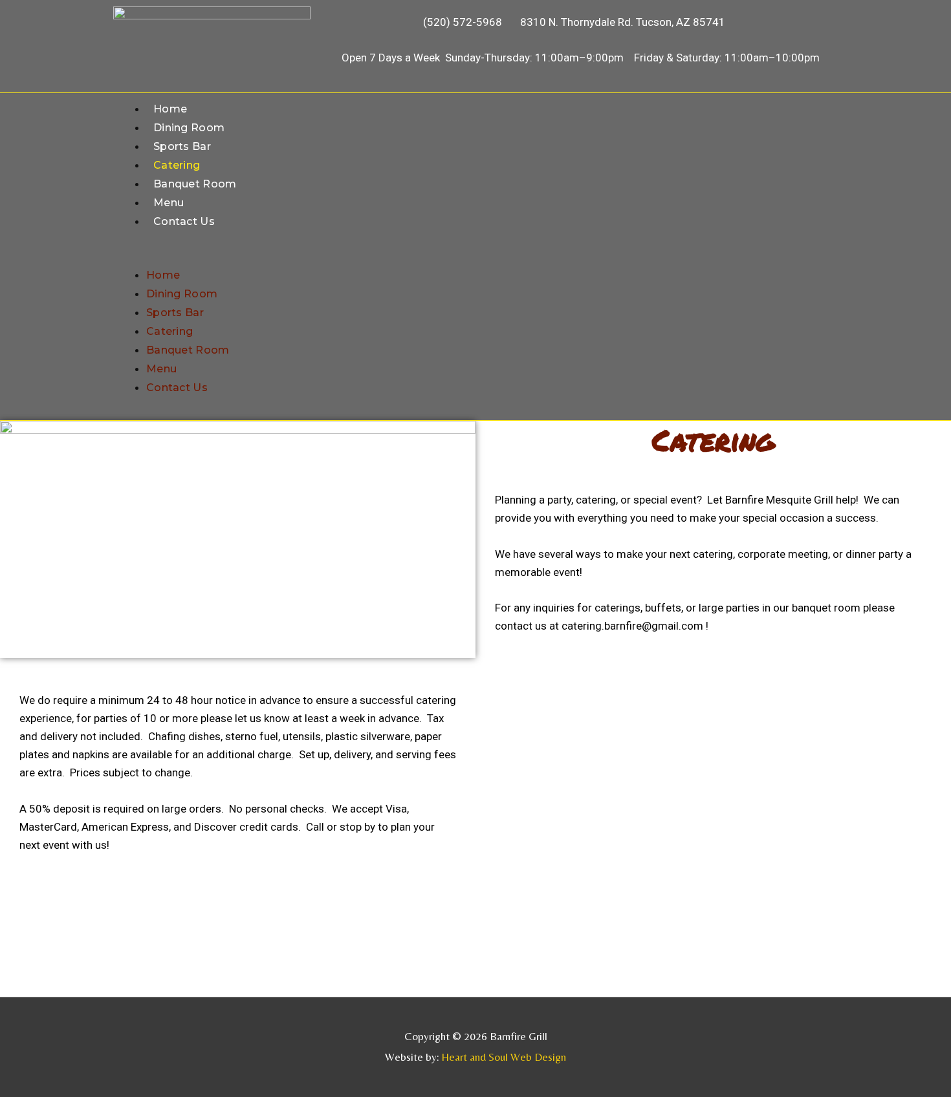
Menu (168, 203)
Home (170, 109)
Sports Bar (182, 146)
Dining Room (188, 128)
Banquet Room (195, 184)
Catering (176, 165)
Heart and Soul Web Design (503, 1056)
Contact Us (184, 221)
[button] (475, 257)
